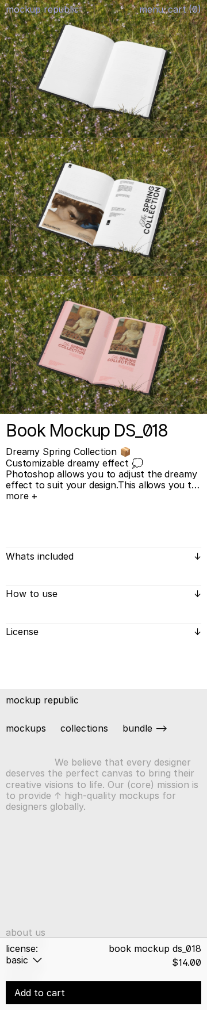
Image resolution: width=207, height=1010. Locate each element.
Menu (151, 9)
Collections (84, 728)
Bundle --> (144, 728)
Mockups (26, 728)
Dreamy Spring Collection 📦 (68, 451)
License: (22, 948)
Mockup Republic (42, 9)
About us (25, 932)
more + (22, 496)
